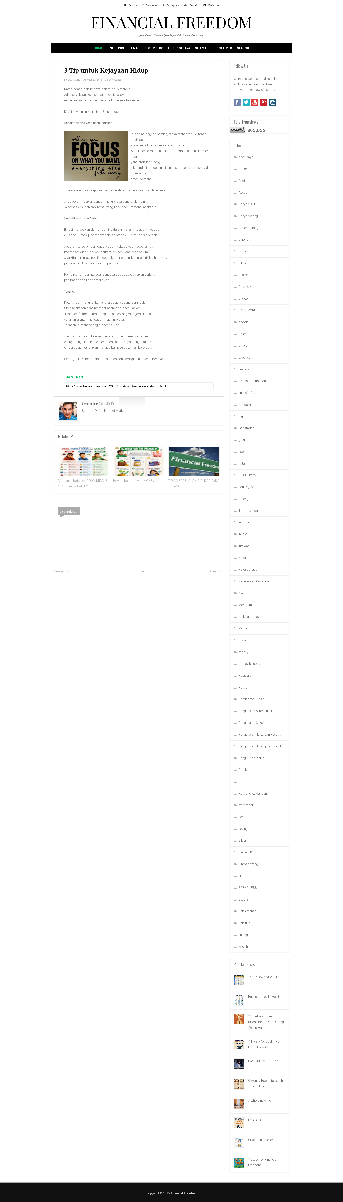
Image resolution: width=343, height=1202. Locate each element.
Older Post (216, 571)
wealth (243, 946)
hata (242, 463)
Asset (243, 192)
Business (245, 275)
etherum (244, 345)
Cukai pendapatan (261, 1140)
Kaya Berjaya (248, 569)
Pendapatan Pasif (251, 699)
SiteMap (202, 48)
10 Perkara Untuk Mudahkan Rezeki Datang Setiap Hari (266, 1022)
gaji (241, 416)
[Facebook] (237, 102)
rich (241, 817)
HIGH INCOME (249, 475)
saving (243, 829)
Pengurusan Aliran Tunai (255, 711)
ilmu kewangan (249, 511)
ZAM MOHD (106, 403)
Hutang (244, 499)
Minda (243, 628)
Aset (242, 181)
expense (245, 357)
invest (243, 534)
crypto (243, 298)
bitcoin (243, 263)
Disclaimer (223, 48)
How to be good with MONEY (133, 481)
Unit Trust (117, 48)
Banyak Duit (247, 204)
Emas (135, 48)
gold (242, 440)
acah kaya (246, 157)
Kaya (242, 558)
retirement (246, 805)
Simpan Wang (248, 864)
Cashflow (245, 287)
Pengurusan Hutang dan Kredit (260, 746)
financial (244, 369)
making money (249, 617)
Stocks (244, 899)
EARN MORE (247, 310)
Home (98, 48)
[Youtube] (254, 102)
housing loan (247, 487)
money (244, 652)
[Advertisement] (139, 606)
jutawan (244, 546)
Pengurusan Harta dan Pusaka (260, 734)
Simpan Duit (247, 852)
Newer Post (62, 571)
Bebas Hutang (248, 228)
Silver (242, 840)
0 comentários (113, 79)
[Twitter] (246, 102)
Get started (247, 428)
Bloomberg (154, 48)
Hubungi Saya (179, 48)
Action (243, 169)
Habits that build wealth (264, 997)
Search (243, 48)
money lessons (249, 664)
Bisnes (243, 251)
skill (241, 876)
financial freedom (251, 393)
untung (243, 935)
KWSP (243, 593)
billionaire (245, 239)
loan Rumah (247, 605)
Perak (243, 770)
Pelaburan (246, 675)
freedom (245, 405)
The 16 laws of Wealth (263, 977)
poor (242, 782)
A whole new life (259, 1100)
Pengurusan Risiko (252, 758)
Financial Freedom (171, 21)
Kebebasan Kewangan (255, 581)
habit (242, 452)
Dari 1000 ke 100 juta (263, 1061)
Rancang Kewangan (253, 793)
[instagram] (272, 102)
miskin (243, 640)
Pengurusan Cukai (251, 723)
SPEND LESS (248, 888)
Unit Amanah (247, 911)
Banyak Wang (248, 216)
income (244, 522)
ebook (243, 322)
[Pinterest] (263, 102)
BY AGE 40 (255, 1120)
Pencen (244, 687)
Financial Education (252, 381)
